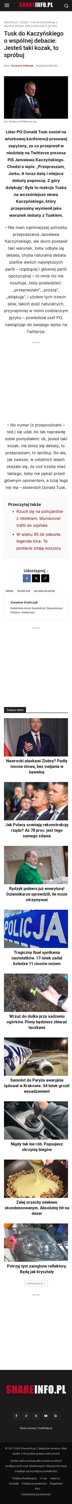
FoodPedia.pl (45, 1428)
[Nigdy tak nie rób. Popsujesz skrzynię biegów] (36, 1120)
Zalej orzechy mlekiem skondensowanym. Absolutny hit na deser (37, 1208)
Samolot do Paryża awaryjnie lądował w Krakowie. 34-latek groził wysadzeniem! (36, 1086)
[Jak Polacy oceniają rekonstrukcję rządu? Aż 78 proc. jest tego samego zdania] (36, 801)
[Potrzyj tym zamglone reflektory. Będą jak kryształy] (36, 1242)
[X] (36, 578)
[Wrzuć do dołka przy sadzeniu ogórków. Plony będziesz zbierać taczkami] (36, 993)
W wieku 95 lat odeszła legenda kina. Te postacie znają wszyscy (38, 541)
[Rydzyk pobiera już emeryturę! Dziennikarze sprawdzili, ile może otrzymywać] (36, 865)
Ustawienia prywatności (36, 1494)
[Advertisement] (36, 380)
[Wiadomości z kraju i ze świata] (36, 5)
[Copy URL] (45, 578)
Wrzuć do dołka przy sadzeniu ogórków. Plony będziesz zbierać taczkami (37, 1022)
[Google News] (56, 1416)
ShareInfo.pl (11, 22)
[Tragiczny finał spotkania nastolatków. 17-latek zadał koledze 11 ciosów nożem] (36, 929)
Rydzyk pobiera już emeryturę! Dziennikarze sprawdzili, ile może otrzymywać (36, 894)
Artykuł (24, 22)
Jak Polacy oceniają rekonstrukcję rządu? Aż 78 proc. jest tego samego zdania (36, 830)
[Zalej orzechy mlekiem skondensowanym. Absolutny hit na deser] (36, 1179)
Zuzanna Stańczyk (22, 65)
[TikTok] (26, 1416)
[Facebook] (27, 578)
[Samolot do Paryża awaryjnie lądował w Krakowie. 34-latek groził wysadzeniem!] (36, 1056)
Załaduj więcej (35, 1283)
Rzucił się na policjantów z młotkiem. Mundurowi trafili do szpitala (39, 518)
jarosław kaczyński (44, 590)
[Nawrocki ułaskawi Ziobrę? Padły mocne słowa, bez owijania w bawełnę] (36, 737)
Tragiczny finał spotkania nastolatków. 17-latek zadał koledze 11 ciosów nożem (37, 958)
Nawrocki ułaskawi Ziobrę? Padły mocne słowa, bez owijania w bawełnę (36, 766)
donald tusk (23, 590)
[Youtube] (46, 1416)
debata (9, 590)
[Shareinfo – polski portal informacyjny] (36, 1389)
